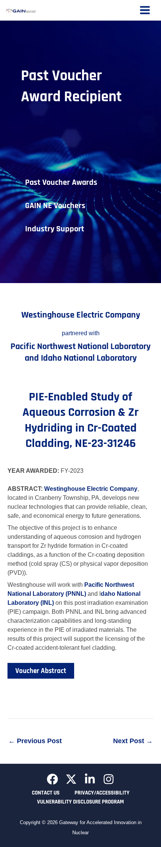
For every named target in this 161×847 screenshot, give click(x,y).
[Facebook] (52, 779)
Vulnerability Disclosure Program (80, 801)
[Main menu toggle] (145, 10)
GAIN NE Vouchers (55, 205)
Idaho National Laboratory (89, 358)
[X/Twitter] (71, 779)
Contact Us (46, 792)
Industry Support (54, 228)
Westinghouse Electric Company (80, 315)
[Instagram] (108, 779)
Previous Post (35, 741)
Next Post (133, 741)
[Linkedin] (89, 779)
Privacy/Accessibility (102, 792)
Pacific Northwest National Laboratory (80, 346)
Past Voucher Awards (61, 182)
